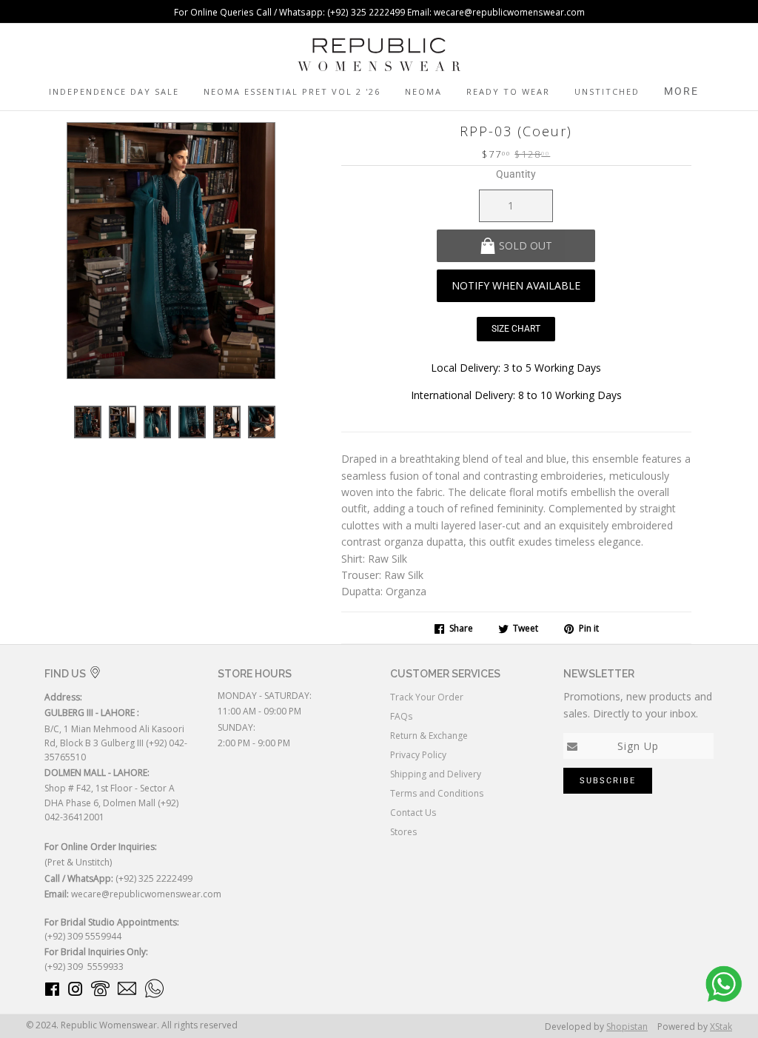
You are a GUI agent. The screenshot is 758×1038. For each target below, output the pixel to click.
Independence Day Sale (114, 91)
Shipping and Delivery (435, 774)
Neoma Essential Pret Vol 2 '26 (292, 91)
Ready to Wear (508, 91)
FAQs (401, 716)
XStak (721, 1026)
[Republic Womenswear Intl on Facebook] (52, 991)
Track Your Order (426, 697)
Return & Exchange (429, 735)
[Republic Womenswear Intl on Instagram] (75, 991)
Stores (403, 832)
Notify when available (516, 285)
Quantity (516, 174)
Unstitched (607, 91)
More (681, 91)
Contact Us (413, 812)
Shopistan (627, 1026)
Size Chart (516, 329)
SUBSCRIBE (608, 781)
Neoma (423, 91)
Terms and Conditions (436, 793)
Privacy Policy (418, 755)
